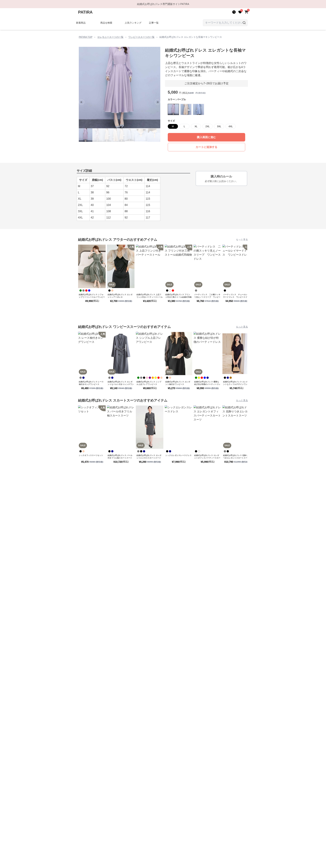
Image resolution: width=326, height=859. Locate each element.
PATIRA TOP (85, 37)
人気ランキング (133, 22)
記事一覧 (154, 22)
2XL (207, 126)
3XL (219, 126)
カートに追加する (206, 147)
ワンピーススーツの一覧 (141, 37)
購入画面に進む (206, 137)
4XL (231, 126)
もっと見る (242, 239)
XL (196, 126)
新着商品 (81, 22)
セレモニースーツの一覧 (110, 37)
